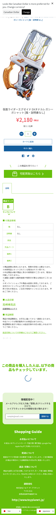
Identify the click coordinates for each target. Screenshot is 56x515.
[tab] (7, 188)
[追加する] (34, 134)
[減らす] (21, 134)
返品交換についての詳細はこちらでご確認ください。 (24, 332)
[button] (23, 155)
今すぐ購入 (28, 148)
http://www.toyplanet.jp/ (28, 500)
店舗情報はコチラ (10, 308)
